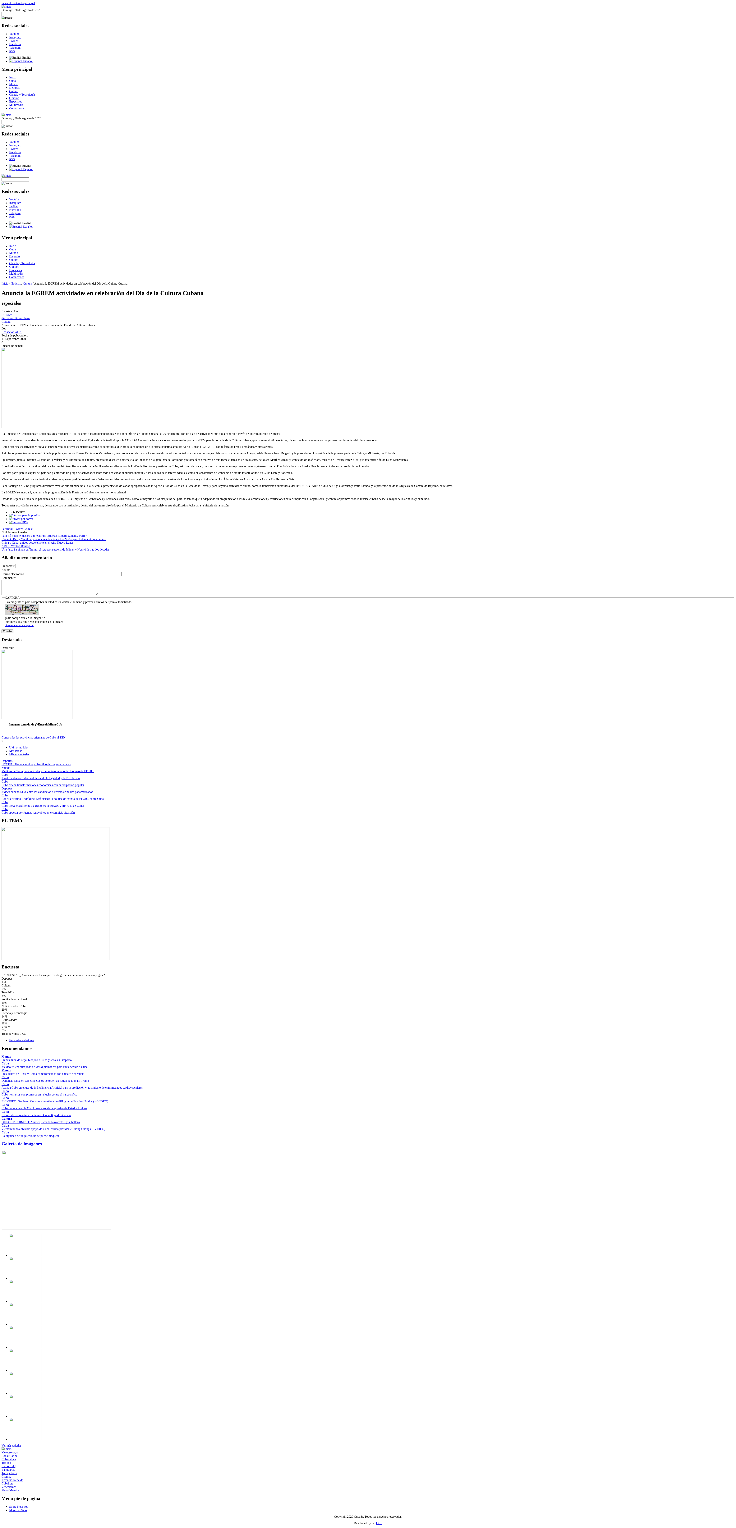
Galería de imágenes (22, 1143)
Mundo (13, 84)
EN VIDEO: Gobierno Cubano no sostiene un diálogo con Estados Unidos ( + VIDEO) (55, 1101)
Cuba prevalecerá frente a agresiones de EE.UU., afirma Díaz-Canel (43, 805)
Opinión (14, 98)
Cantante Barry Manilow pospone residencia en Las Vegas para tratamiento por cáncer (54, 539)
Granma (6, 1476)
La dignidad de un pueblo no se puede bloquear (30, 1135)
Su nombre (9, 566)
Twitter (13, 40)
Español (27, 61)
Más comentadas (19, 754)
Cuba (12, 80)
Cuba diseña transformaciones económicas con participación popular (43, 785)
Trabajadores (9, 1473)
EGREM (7, 314)
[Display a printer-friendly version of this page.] (24, 515)
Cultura (13, 91)
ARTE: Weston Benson (16, 546)
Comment (9, 577)
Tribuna (6, 1462)
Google (28, 528)
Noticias (16, 283)
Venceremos (9, 1487)
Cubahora (7, 1483)
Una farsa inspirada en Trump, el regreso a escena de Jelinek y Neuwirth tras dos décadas (55, 549)
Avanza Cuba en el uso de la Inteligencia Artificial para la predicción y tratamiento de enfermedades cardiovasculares (72, 1087)
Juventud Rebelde (12, 1480)
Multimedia (16, 105)
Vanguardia (8, 1469)
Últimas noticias (19, 747)
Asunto (6, 570)
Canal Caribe (9, 1455)
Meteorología (10, 1452)
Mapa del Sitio (18, 1510)
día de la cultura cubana (16, 318)
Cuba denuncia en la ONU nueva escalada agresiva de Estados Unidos (44, 1108)
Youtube (14, 33)
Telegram (15, 47)
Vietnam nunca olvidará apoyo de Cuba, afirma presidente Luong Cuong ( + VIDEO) (53, 1129)
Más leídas (15, 751)
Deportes (14, 87)
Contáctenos (16, 108)
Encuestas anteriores (21, 1040)
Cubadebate (9, 1459)
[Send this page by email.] (21, 518)
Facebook (15, 44)
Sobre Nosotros (18, 1506)
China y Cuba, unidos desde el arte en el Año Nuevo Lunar (37, 542)
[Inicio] (7, 6)
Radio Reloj (9, 1466)
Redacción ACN (12, 332)
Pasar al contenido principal (18, 3)
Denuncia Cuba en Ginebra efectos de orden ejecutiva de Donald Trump (45, 1080)
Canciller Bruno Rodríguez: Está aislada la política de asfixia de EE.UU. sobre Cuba (53, 798)
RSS (12, 51)
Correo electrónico (13, 574)
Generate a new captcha (19, 625)
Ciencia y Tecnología (22, 94)
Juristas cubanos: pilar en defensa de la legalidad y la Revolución (41, 778)
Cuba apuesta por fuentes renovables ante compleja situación (38, 812)
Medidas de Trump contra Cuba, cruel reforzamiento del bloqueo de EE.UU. (48, 771)
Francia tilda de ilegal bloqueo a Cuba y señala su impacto (37, 1060)
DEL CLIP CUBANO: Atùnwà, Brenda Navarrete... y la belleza (41, 1122)
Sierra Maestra (10, 1490)
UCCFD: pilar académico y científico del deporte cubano (36, 764)
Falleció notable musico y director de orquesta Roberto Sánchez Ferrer (44, 535)
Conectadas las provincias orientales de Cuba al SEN (34, 737)
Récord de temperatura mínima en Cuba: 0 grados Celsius (36, 1115)
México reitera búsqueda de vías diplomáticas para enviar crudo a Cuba (45, 1066)
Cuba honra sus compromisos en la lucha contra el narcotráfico (39, 1094)
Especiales (15, 101)
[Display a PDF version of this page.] (18, 522)
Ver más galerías (11, 1445)
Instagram (15, 37)
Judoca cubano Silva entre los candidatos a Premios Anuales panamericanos (47, 792)
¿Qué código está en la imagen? (25, 618)
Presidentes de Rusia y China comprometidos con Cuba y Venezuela (43, 1073)
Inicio (12, 77)
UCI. (379, 1523)
